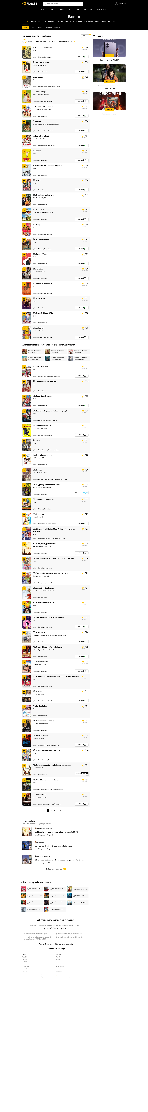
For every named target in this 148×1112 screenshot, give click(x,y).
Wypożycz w (78, 492)
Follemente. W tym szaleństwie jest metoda (53, 765)
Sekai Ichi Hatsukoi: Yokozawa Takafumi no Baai (55, 558)
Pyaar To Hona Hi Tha (44, 313)
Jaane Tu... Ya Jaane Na (45, 499)
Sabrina (38, 151)
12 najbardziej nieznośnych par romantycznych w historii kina (59, 860)
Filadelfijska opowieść (44, 106)
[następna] (64, 810)
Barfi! (38, 180)
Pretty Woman (42, 254)
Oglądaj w (78, 773)
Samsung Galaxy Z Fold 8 (109, 60)
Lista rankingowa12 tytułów (45, 863)
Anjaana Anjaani (42, 239)
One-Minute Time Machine (47, 780)
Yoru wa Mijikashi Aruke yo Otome (50, 617)
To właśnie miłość (42, 136)
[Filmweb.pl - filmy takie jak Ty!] (29, 3)
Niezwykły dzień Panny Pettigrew (49, 647)
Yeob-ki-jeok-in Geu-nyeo (46, 381)
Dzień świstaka (42, 662)
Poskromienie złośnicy (45, 721)
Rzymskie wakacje (42, 62)
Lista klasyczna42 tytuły (44, 849)
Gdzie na (80, 57)
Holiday (39, 691)
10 (61, 810)
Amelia (38, 121)
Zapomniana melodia (43, 47)
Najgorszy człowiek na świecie (48, 484)
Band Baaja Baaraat (44, 396)
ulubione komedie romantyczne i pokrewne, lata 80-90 (56, 832)
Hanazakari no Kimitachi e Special (48, 165)
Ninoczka (40, 514)
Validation (39, 77)
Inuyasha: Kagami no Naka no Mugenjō (51, 411)
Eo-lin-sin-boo (41, 706)
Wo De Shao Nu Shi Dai (45, 603)
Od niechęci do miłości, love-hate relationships (53, 846)
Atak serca (40, 632)
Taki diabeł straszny (109, 114)
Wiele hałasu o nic (43, 210)
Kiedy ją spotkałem (44, 455)
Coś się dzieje (40, 92)
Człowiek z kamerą (43, 425)
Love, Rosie (40, 298)
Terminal (39, 269)
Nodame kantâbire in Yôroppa (48, 750)
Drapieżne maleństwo (45, 195)
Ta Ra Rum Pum (42, 366)
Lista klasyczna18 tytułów (44, 835)
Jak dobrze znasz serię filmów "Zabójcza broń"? (109, 87)
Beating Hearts (42, 735)
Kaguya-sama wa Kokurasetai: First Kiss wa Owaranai (57, 676)
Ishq (38, 224)
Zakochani (40, 328)
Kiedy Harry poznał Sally (46, 543)
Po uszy (39, 470)
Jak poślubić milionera (45, 588)
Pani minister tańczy (44, 283)
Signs (38, 440)
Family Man (41, 794)
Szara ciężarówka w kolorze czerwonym (52, 573)
